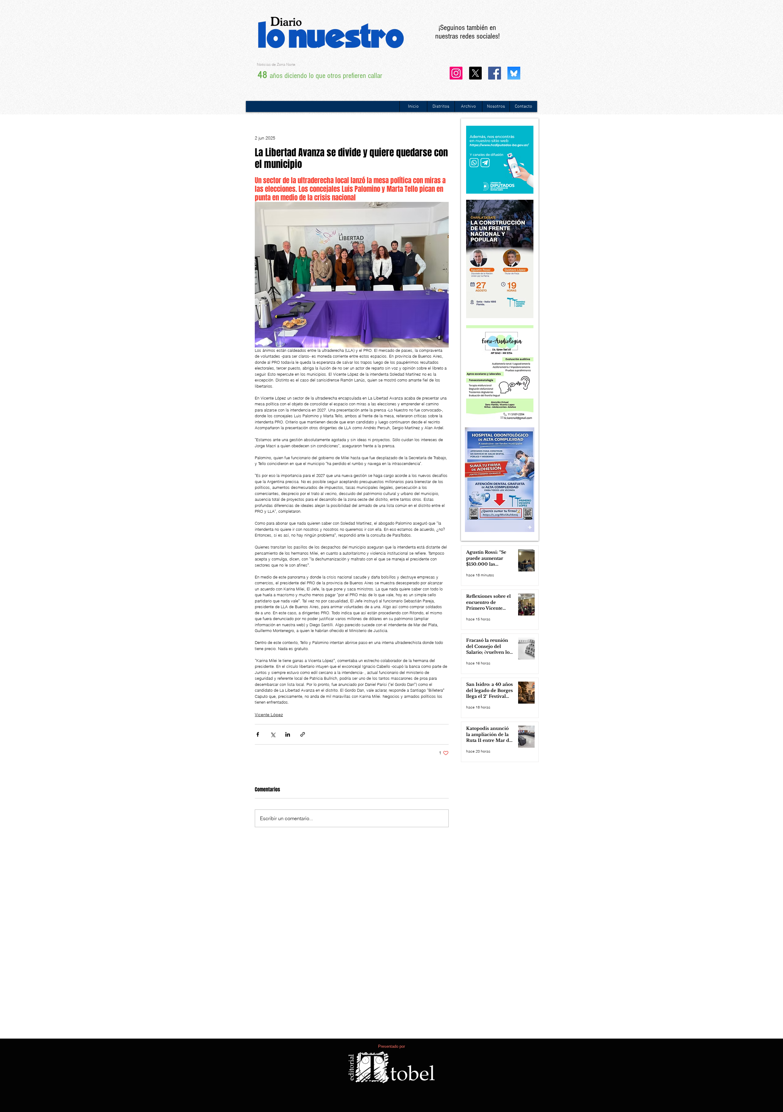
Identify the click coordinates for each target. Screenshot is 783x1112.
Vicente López (269, 714)
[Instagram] (456, 73)
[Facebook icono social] (494, 73)
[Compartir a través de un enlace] (303, 734)
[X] (475, 73)
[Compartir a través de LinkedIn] (288, 734)
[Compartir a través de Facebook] (258, 734)
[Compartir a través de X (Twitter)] (273, 734)
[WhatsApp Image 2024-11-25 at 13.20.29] (513, 73)
